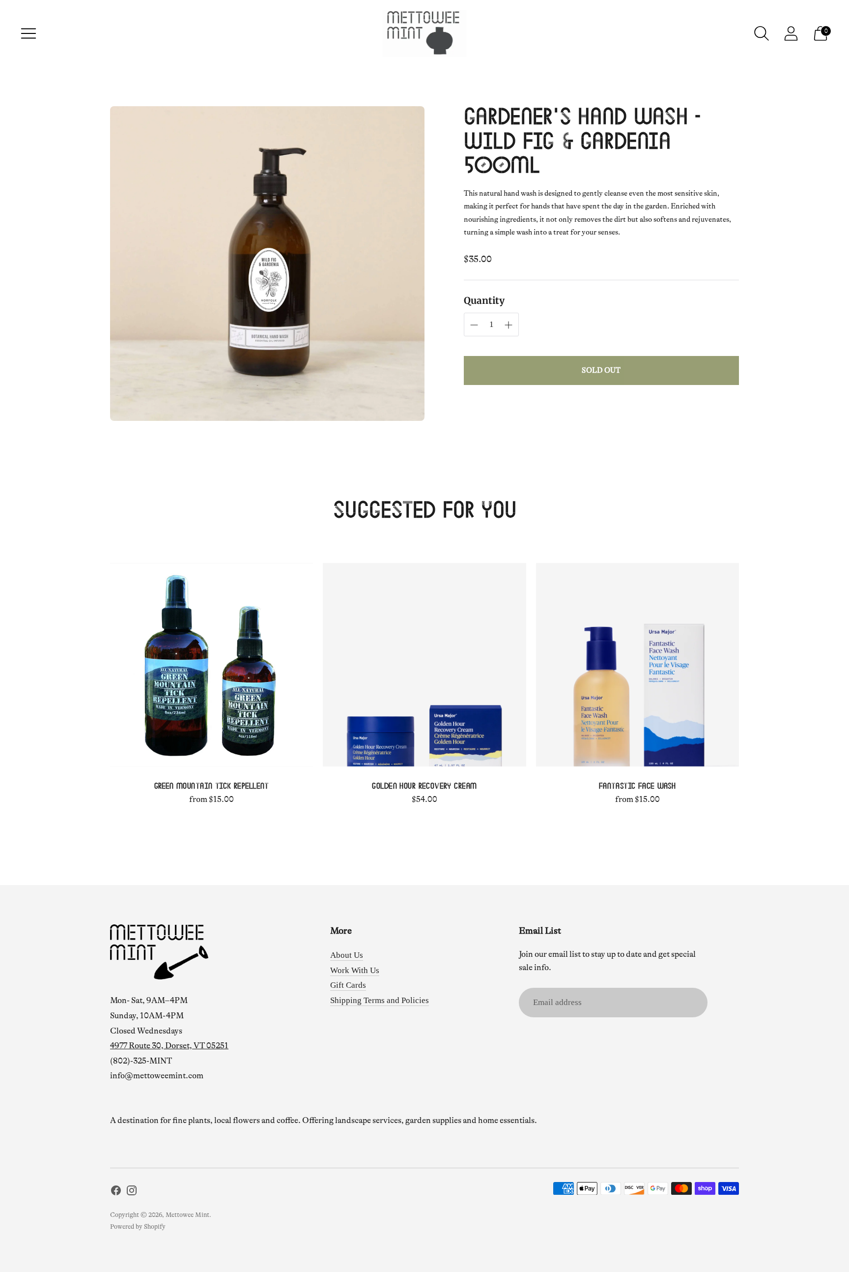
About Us (346, 955)
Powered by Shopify (138, 1226)
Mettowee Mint (187, 1214)
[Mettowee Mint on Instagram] (132, 1192)
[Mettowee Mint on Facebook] (116, 1192)
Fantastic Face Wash (637, 786)
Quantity (484, 300)
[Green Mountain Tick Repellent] (211, 664)
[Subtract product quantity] (508, 325)
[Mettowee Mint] (424, 33)
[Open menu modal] (28, 33)
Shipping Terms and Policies (379, 1000)
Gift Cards (348, 985)
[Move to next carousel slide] (749, 665)
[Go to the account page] (791, 33)
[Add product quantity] (474, 325)
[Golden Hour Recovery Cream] (424, 664)
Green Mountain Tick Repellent (211, 786)
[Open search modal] (761, 33)
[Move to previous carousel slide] (100, 665)
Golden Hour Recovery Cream (424, 786)
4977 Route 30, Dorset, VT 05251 (169, 1045)
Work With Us (354, 970)
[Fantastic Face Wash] (637, 664)
